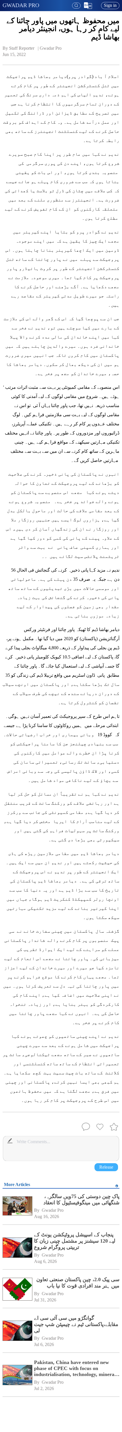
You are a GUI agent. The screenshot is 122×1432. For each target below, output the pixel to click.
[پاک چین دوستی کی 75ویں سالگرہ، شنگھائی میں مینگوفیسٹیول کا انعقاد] (17, 1206)
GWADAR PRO (21, 5)
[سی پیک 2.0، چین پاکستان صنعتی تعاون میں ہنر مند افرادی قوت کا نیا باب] (17, 1289)
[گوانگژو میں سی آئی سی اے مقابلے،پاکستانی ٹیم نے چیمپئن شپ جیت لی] (17, 1331)
